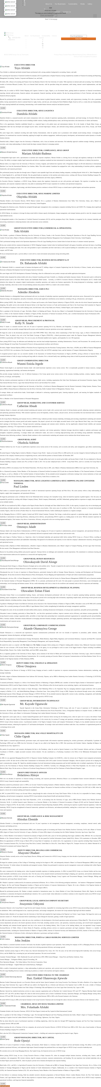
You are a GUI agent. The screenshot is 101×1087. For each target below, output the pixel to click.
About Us (48, 4)
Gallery (90, 4)
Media (82, 4)
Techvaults (25, 54)
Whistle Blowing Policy (79, 54)
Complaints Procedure (90, 56)
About (27, 36)
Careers (57, 12)
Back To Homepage (51, 19)
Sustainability (72, 4)
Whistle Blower (91, 54)
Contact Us (67, 12)
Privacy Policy (58, 54)
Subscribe (78, 39)
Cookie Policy (67, 54)
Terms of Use (78, 56)
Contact (41, 38)
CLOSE (3, 108)
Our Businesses (60, 4)
